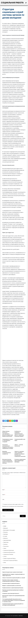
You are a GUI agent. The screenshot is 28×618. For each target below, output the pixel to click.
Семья (4, 548)
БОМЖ (4, 526)
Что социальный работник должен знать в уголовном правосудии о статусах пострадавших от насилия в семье (13, 600)
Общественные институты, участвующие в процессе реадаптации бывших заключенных (7, 434)
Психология (5, 546)
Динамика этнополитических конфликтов (6, 452)
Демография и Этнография (9, 530)
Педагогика (5, 542)
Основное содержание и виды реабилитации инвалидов (20, 460)
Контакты (21, 615)
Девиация (5, 528)
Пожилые (5, 544)
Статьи (4, 556)
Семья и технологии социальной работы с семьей (13, 577)
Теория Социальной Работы (9, 558)
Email (3, 494)
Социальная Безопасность (9, 552)
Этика (4, 562)
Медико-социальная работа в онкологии (11, 585)
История (5, 536)
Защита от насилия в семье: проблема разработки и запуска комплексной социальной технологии (20, 454)
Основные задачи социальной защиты (11, 583)
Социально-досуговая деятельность (10, 593)
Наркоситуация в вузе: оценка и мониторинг (12, 572)
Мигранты (5, 538)
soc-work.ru (15, 615)
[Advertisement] (14, 345)
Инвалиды (5, 534)
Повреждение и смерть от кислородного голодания (7, 440)
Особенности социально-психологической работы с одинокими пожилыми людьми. (19, 434)
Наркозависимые (7, 540)
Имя (3, 489)
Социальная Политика (8, 554)
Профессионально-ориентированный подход (12, 587)
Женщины (5, 532)
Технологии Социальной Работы (10, 560)
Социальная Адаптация (8, 550)
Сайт (3, 499)
